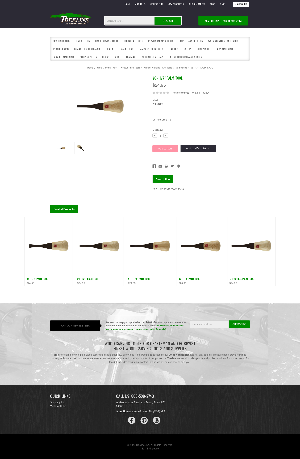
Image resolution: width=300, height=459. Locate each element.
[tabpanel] (48, 251)
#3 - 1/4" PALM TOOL (189, 279)
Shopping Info (57, 402)
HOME (128, 4)
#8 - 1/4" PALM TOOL (88, 279)
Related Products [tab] (63, 209)
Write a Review (200, 92)
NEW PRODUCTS (176, 4)
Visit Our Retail (58, 406)
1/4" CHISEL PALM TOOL (241, 279)
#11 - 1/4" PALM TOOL (139, 279)
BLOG (212, 4)
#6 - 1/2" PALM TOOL (37, 279)
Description (163, 179)
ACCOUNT (241, 4)
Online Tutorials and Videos (185, 57)
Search (168, 21)
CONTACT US (156, 4)
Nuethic (154, 448)
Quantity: (157, 129)
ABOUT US (140, 4)
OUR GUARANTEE (197, 4)
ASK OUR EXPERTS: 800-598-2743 (223, 21)
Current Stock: (161, 119)
